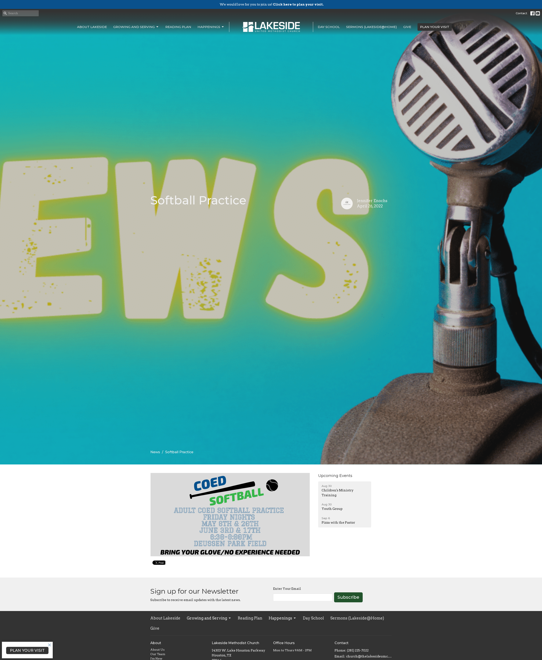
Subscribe (348, 597)
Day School (329, 27)
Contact (521, 13)
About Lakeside (92, 27)
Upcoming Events (335, 475)
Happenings (209, 27)
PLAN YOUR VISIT (434, 27)
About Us (157, 649)
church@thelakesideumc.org (369, 656)
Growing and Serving (134, 27)
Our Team (157, 654)
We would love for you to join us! (272, 4)
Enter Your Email (287, 589)
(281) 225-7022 (358, 650)
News (155, 452)
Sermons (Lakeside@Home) (371, 27)
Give (407, 27)
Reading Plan (178, 27)
